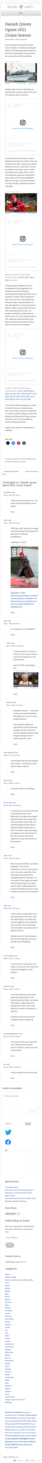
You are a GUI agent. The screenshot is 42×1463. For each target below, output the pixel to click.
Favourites (8, 1310)
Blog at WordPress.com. (11, 1457)
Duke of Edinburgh (18, 1415)
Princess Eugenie (18, 1427)
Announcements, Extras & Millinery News (19, 1280)
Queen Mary (18, 1441)
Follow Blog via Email (17, 1220)
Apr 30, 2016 (14, 396)
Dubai (7, 1305)
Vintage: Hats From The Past (15, 1400)
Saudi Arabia (9, 1377)
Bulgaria (8, 1299)
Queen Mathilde (29, 1441)
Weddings (8, 1402)
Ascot (7, 1283)
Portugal (8, 1369)
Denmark (22, 459)
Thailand (8, 1391)
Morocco (8, 1358)
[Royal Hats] (21, 7)
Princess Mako (20, 1430)
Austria (7, 1285)
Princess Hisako (30, 1427)
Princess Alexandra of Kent (14, 1421)
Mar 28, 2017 (27, 394)
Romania (8, 1372)
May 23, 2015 (15, 399)
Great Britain (9, 1319)
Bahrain (7, 1288)
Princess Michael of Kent (17, 1433)
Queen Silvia (23, 1444)
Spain (7, 1383)
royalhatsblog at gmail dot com (15, 1262)
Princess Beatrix (24, 1424)
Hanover (8, 1324)
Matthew (9, 702)
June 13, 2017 (15, 394)
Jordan (7, 1338)
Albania (7, 1274)
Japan (7, 1336)
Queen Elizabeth (20, 1438)
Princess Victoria (25, 1435)
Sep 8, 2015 (25, 396)
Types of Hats (9, 1397)
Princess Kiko (10, 1430)
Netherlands (9, 1361)
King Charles (21, 1418)
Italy (6, 1333)
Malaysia (8, 1349)
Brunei (7, 1297)
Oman (7, 1366)
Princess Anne (30, 1420)
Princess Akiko (31, 1418)
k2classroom (8, 802)
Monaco (8, 1355)
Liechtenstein (9, 1344)
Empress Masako (31, 1415)
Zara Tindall (13, 1447)
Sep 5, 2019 (23, 391)
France (7, 1313)
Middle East (9, 1352)
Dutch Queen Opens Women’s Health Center (20, 1198)
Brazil (7, 1294)
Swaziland (8, 1386)
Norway (7, 1363)
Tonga (7, 1394)
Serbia (7, 1380)
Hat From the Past (32, 471)
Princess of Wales (12, 1435)
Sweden (8, 1388)
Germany (8, 1316)
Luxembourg (9, 1347)
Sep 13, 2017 (24, 277)
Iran (6, 1330)
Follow (10, 1245)
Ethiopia (8, 1308)
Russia (7, 1374)
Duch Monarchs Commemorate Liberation (19, 1190)
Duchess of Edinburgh (14, 1412)
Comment (32, 1112)
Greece (7, 1322)
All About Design (10, 1277)
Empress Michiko (11, 1418)
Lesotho (8, 1341)
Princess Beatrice (11, 1424)
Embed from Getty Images (12, 61)
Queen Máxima (11, 1444)
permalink (23, 461)
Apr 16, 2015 (26, 399)
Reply (13, 512)
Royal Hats (24, 39)
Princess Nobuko (30, 1433)
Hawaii (7, 1327)
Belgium (8, 1291)
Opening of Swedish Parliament (15, 1201)
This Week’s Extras (11, 1187)
